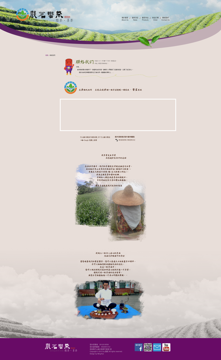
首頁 (46, 55)
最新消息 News (135, 18)
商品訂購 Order (155, 18)
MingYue (100, 354)
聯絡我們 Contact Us (165, 18)
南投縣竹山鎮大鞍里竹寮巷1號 (101, 349)
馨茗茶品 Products (145, 18)
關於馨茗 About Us (125, 18)
